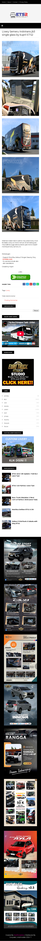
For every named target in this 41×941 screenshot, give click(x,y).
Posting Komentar (10, 300)
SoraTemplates (19, 935)
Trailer (6, 423)
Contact (15, 2)
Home (3, 2)
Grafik (6, 406)
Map (5, 413)
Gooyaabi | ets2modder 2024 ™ (21, 937)
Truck (6, 426)
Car (5, 403)
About (9, 2)
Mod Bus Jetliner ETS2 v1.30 (23, 509)
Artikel (6, 396)
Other (6, 416)
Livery (8, 290)
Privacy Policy (24, 2)
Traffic (6, 420)
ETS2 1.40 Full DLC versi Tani (23, 486)
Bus (5, 399)
